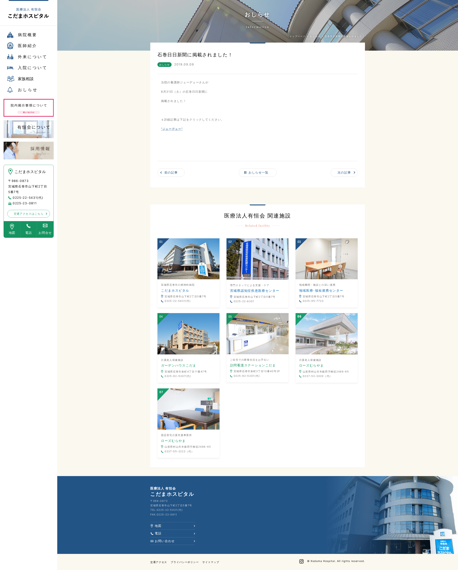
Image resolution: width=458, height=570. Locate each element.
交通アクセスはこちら (29, 213)
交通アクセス (158, 562)
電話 (28, 233)
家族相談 (26, 78)
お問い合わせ (165, 541)
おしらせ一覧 (259, 172)
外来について (33, 56)
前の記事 (171, 172)
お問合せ (45, 233)
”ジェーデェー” (172, 129)
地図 (12, 233)
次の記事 (344, 172)
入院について (33, 67)
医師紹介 (27, 45)
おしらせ (28, 89)
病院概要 (27, 34)
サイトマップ (210, 562)
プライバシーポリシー (185, 562)
